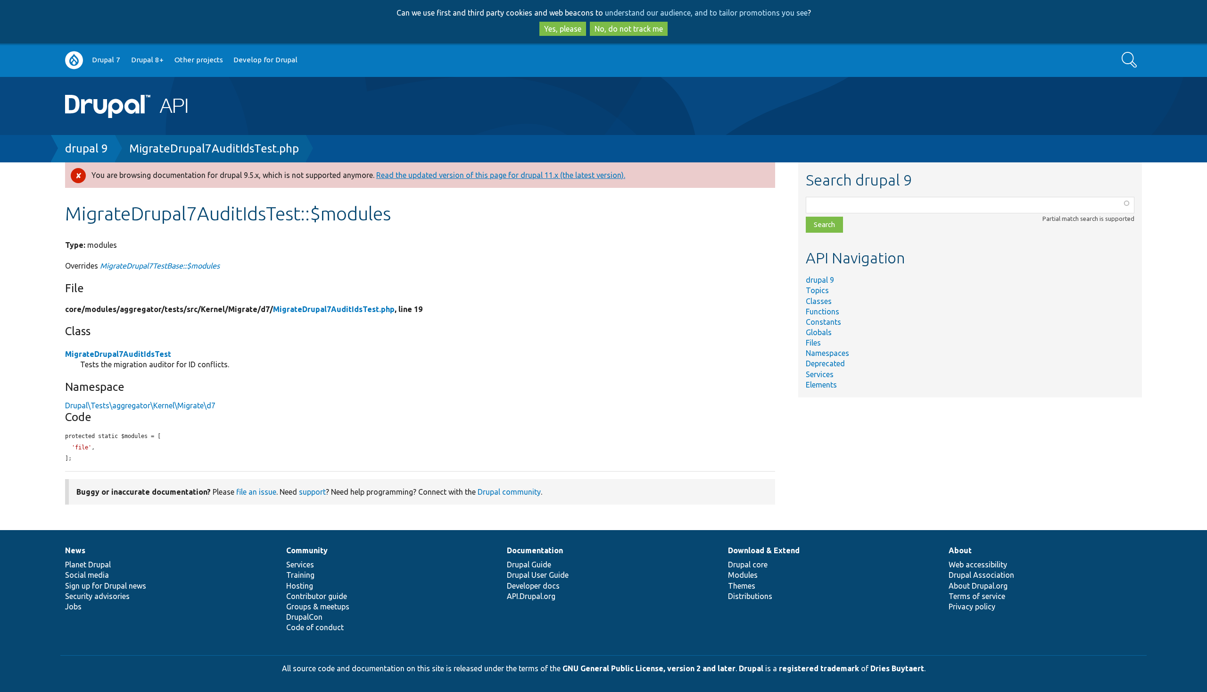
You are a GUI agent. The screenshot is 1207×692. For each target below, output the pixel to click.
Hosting (299, 586)
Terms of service (977, 596)
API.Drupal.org (531, 596)
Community (307, 550)
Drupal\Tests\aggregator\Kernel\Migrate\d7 (140, 405)
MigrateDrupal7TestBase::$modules (160, 266)
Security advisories (97, 596)
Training (300, 575)
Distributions (750, 596)
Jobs (73, 606)
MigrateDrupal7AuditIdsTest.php (214, 148)
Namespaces (827, 353)
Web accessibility (978, 564)
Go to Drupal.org (74, 60)
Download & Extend (764, 550)
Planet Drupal (88, 564)
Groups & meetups (317, 606)
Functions (822, 311)
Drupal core (748, 564)
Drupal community (509, 492)
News (75, 550)
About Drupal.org (978, 586)
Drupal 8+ (147, 60)
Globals (819, 332)
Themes (741, 586)
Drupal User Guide (538, 575)
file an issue (256, 492)
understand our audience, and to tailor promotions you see (706, 12)
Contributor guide (316, 596)
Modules (743, 575)
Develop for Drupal (265, 60)
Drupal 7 (106, 60)
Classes (819, 301)
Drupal (751, 668)
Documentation (535, 550)
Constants (823, 322)
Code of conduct (315, 627)
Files (813, 342)
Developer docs (533, 586)
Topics (817, 290)
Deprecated (825, 363)
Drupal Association (981, 575)
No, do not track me (629, 29)
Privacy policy (972, 606)
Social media (87, 575)
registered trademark (819, 668)
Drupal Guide (529, 564)
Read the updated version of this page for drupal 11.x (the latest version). (500, 175)
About (960, 550)
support (312, 492)
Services (820, 374)
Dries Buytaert (897, 668)
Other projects (198, 60)
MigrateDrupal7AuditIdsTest (118, 354)
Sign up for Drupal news (105, 586)
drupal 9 (86, 148)
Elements (821, 384)
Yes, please (562, 29)
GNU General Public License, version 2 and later (649, 668)
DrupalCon (304, 617)
